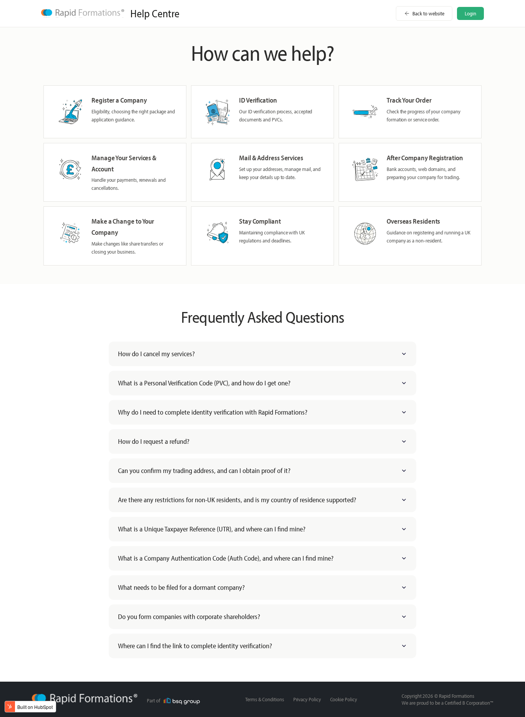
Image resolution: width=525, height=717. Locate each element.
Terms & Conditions (264, 699)
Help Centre (154, 13)
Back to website (428, 13)
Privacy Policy (307, 699)
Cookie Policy (343, 699)
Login (470, 13)
